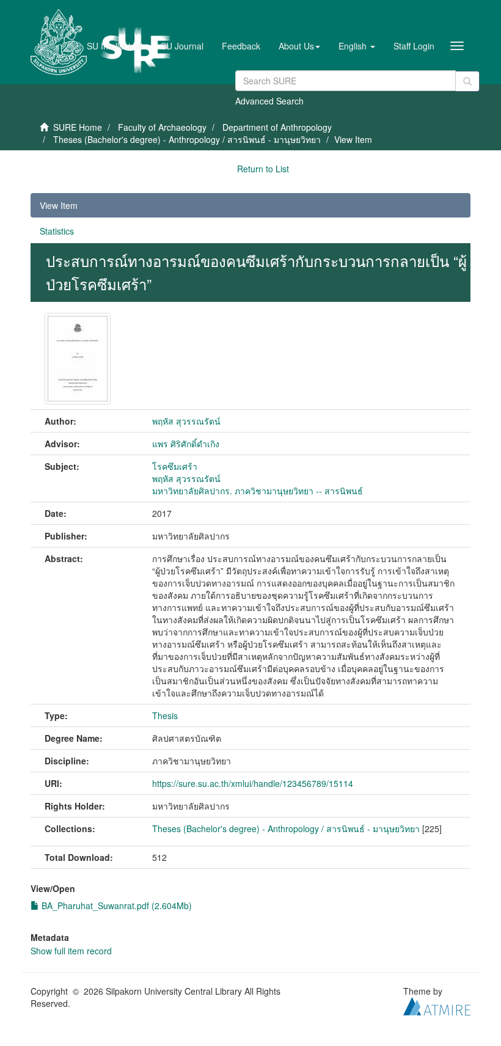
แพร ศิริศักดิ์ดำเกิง (185, 443)
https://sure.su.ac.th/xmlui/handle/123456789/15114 (252, 783)
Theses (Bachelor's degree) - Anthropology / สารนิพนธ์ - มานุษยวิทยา (187, 139)
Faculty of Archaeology (162, 127)
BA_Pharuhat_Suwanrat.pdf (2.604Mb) (115, 905)
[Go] (467, 81)
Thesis (165, 715)
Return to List (263, 169)
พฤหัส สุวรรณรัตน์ (186, 421)
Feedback (241, 46)
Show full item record (71, 951)
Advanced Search (269, 101)
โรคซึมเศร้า (174, 466)
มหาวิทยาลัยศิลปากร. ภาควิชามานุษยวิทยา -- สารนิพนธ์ (257, 491)
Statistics (57, 231)
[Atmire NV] (436, 1004)
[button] (299, 46)
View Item (59, 205)
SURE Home (77, 127)
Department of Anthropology (277, 127)
